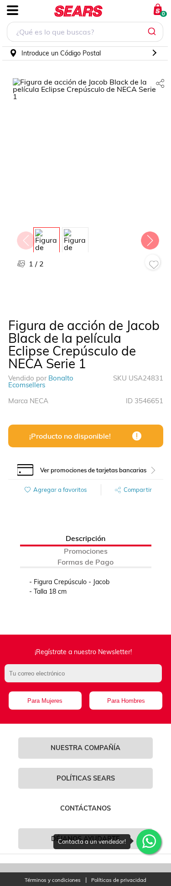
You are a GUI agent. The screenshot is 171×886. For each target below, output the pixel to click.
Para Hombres (126, 700)
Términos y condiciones (53, 880)
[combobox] (85, 33)
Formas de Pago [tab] (85, 561)
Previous (25, 238)
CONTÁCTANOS (85, 808)
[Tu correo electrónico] (85, 677)
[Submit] (153, 31)
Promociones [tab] (86, 551)
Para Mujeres (44, 700)
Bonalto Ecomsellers (40, 381)
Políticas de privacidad (118, 880)
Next (149, 238)
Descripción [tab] (85, 538)
